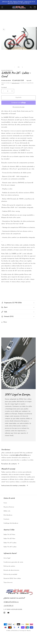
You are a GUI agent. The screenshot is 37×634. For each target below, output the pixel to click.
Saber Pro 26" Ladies (10, 546)
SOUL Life (7, 511)
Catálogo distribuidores (11, 523)
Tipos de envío (8, 582)
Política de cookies (9, 566)
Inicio (5, 503)
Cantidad (4, 87)
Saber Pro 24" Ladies (10, 542)
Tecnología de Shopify (25, 630)
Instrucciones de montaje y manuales (13, 485)
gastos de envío (15, 82)
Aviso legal (7, 558)
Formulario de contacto (9, 464)
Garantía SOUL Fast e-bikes (12, 578)
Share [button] (5, 322)
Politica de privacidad (10, 574)
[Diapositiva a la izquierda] (15, 67)
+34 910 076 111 (8, 605)
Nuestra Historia (9, 507)
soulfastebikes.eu (15, 630)
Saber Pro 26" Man (9, 538)
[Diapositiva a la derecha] (22, 67)
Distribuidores (8, 515)
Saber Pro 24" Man (9, 534)
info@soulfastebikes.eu (11, 602)
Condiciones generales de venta (13, 562)
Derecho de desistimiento (11, 570)
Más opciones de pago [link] (19, 106)
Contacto (6, 519)
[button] (2, 7)
